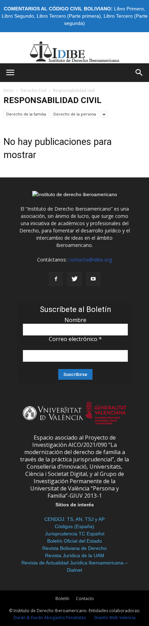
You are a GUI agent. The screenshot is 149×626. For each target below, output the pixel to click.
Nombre (75, 320)
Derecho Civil (33, 90)
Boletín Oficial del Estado (74, 541)
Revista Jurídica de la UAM (74, 555)
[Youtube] (93, 279)
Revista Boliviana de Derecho (74, 548)
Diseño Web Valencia (114, 617)
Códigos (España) (74, 526)
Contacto (85, 598)
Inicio (8, 90)
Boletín (62, 598)
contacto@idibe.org (90, 259)
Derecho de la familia (26, 114)
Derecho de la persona (74, 114)
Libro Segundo (18, 16)
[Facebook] (56, 279)
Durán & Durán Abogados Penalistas (50, 617)
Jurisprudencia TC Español (74, 533)
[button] (139, 72)
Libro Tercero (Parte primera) (69, 16)
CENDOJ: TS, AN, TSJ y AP (74, 519)
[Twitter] (74, 279)
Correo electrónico (75, 339)
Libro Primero (129, 8)
